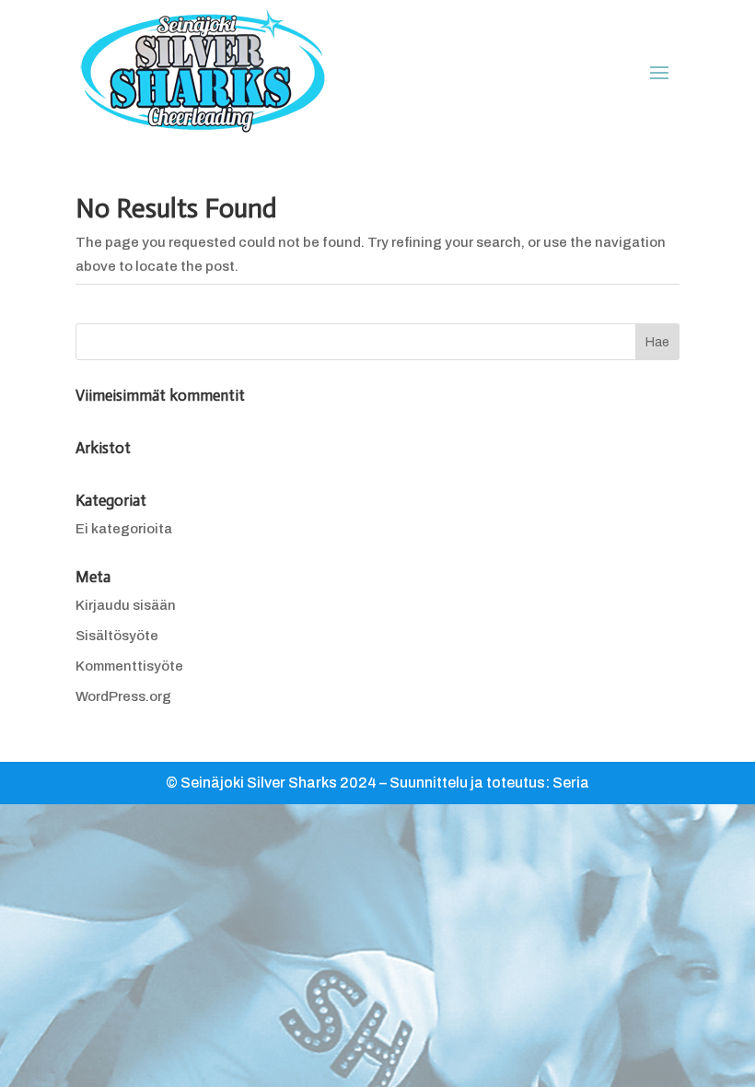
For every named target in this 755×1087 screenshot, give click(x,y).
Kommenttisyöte (129, 666)
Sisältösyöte (117, 635)
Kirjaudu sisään (126, 605)
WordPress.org (123, 696)
